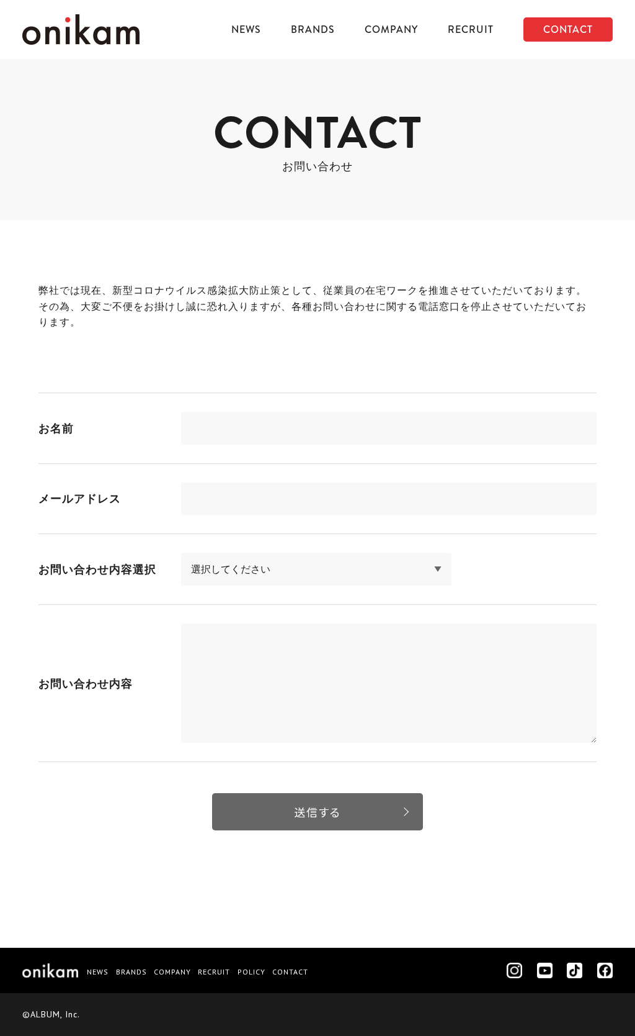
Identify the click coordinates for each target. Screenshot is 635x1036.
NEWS (246, 29)
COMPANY (391, 29)
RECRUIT (471, 29)
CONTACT (568, 29)
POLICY (251, 971)
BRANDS (313, 29)
